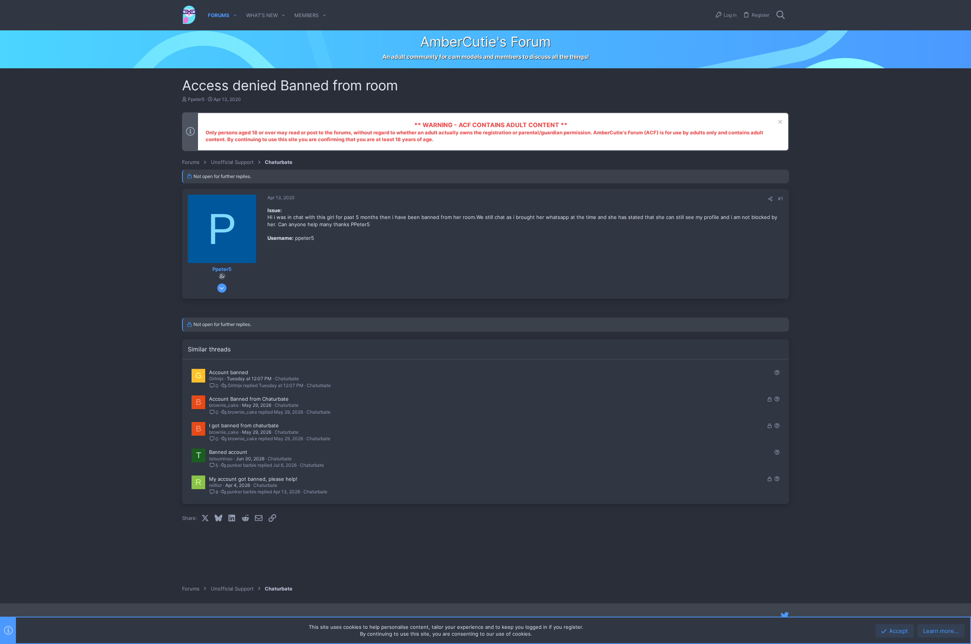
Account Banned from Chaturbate (249, 399)
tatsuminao (221, 458)
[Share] (770, 199)
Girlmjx (216, 378)
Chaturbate (287, 378)
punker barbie (241, 465)
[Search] (780, 15)
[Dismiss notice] (779, 123)
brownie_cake (224, 405)
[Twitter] (785, 615)
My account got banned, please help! (253, 479)
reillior (215, 485)
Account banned (228, 372)
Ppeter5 (196, 99)
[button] (235, 15)
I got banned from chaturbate (244, 425)
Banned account (228, 452)
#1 (780, 199)
